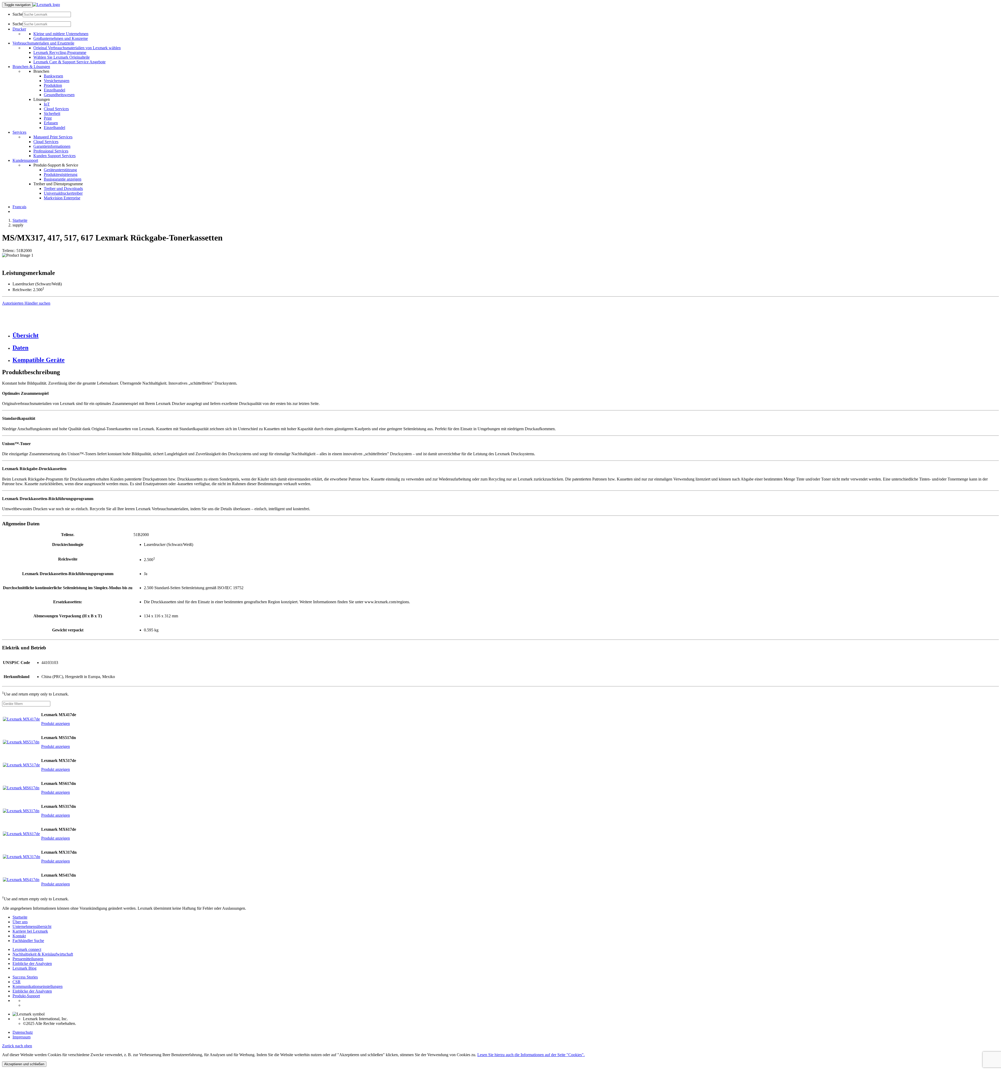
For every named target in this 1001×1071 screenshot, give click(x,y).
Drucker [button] (19, 29)
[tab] (506, 335)
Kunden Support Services (54, 155)
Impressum (21, 1037)
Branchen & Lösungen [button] (31, 66)
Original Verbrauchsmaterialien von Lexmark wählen (77, 48)
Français (19, 207)
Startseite (20, 220)
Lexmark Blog (24, 968)
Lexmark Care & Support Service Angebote (69, 62)
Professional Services (50, 151)
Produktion (53, 85)
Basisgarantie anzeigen (62, 179)
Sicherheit (52, 113)
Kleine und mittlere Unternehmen (60, 34)
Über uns (20, 922)
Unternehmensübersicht (32, 926)
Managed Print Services (52, 137)
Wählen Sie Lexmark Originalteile (61, 57)
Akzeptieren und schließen (24, 1064)
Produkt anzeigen (55, 723)
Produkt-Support (26, 996)
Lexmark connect (27, 949)
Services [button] (19, 132)
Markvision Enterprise (62, 198)
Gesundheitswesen (59, 95)
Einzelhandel (54, 90)
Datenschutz (23, 1032)
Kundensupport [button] (25, 160)
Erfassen (51, 123)
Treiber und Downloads (63, 188)
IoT (47, 104)
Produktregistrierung (60, 174)
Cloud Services (56, 109)
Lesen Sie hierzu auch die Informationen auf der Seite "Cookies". (531, 1054)
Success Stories (25, 977)
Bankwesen (53, 76)
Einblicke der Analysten (32, 963)
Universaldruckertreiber (63, 193)
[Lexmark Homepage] (46, 4)
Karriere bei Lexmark (30, 931)
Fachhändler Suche (28, 940)
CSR (17, 982)
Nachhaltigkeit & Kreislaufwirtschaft (43, 954)
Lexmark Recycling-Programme (59, 52)
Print (48, 118)
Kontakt (19, 936)
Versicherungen (56, 80)
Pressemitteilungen (28, 959)
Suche (18, 14)
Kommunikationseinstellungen (38, 986)
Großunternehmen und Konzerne (60, 38)
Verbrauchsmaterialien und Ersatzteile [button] (43, 43)
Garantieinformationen (51, 146)
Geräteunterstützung (60, 170)
